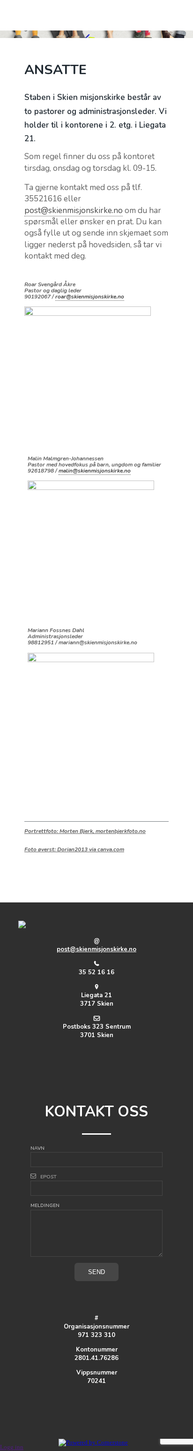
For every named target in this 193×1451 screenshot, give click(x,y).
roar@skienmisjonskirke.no (89, 296)
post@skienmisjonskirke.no (73, 210)
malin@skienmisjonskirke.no (95, 470)
